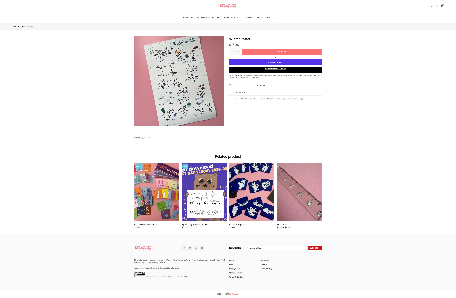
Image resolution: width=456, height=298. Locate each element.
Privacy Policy (234, 269)
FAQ (231, 264)
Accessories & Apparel (208, 17)
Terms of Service (236, 277)
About (269, 17)
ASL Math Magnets (237, 225)
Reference (265, 260)
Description (240, 93)
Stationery (248, 17)
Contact (264, 264)
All (192, 17)
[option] (156, 196)
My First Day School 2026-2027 (195, 225)
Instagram (196, 247)
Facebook (257, 85)
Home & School (231, 17)
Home (185, 17)
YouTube (202, 247)
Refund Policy (266, 269)
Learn (260, 17)
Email (264, 85)
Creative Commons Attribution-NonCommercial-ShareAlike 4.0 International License (174, 277)
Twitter (261, 85)
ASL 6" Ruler (282, 225)
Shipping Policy (235, 273)
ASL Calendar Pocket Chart (145, 225)
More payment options (275, 68)
